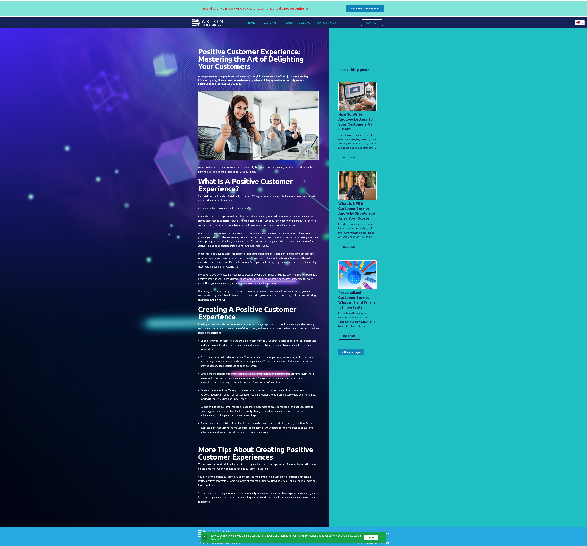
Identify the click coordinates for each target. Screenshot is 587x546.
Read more (349, 157)
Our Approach (326, 22)
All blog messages (351, 352)
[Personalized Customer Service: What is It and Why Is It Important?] (357, 274)
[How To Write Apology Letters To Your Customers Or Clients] (357, 96)
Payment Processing (297, 22)
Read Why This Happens (365, 8)
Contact (372, 22)
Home (251, 22)
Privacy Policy (218, 539)
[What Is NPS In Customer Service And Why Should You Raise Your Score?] (357, 185)
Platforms (270, 22)
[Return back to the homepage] (207, 22)
